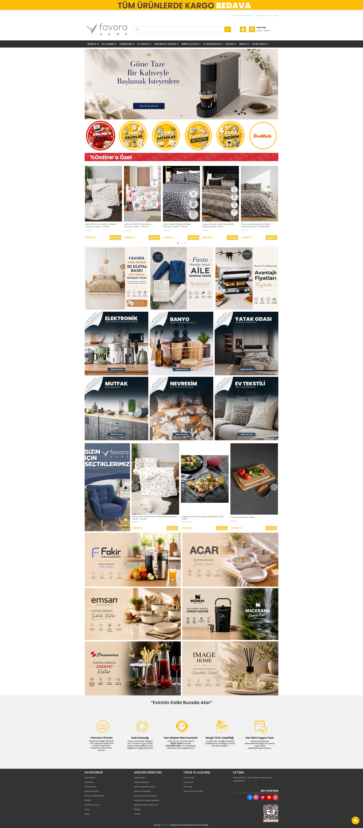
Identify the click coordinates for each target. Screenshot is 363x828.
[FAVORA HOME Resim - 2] (181, 278)
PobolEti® (165, 825)
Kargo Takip (189, 777)
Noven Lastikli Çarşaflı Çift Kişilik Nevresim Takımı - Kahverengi (100, 225)
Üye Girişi (188, 786)
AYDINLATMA (125, 44)
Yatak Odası (90, 786)
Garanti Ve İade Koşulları (145, 795)
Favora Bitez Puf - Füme (135, 225)
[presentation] (89, 84)
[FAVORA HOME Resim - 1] (181, 157)
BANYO (242, 44)
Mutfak (88, 800)
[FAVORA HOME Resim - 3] (246, 278)
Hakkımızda (139, 777)
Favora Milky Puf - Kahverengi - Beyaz (248, 517)
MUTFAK (230, 44)
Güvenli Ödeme (141, 782)
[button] (178, 115)
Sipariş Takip (272, 15)
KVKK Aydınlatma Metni (144, 786)
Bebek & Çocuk (92, 791)
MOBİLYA (91, 44)
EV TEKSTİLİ (143, 44)
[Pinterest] (263, 797)
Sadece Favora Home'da (243, 15)
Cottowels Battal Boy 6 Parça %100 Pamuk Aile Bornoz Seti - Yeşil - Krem (153, 517)
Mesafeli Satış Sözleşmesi (146, 804)
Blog (87, 814)
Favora (89, 230)
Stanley (185, 522)
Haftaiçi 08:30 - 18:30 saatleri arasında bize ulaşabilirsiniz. (252, 779)
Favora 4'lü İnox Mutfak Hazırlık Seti (218, 225)
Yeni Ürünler (90, 777)
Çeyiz (87, 809)
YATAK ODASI (258, 44)
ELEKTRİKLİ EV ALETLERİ (165, 44)
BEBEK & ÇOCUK (190, 44)
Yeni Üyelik (188, 782)
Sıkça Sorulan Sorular (193, 791)
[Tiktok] (275, 797)
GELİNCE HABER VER (219, 528)
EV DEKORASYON (211, 44)
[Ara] (227, 29)
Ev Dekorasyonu (92, 804)
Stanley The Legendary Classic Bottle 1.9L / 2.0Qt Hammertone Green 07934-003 (203, 517)
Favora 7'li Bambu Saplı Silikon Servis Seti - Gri (258, 225)
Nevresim (89, 782)
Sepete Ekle (115, 237)
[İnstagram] (256, 797)
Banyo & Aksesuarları (94, 795)
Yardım (137, 814)
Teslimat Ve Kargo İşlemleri (146, 800)
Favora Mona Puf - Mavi (174, 225)
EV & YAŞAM (108, 44)
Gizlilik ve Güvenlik (142, 791)
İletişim (137, 809)
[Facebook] (250, 797)
